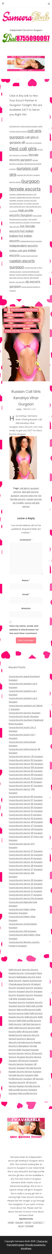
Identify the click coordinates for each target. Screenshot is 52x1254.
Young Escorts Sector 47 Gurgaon (26, 825)
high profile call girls (17, 207)
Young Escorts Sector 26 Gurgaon (26, 880)
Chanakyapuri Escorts (19, 984)
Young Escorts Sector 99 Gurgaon (26, 774)
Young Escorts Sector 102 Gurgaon (26, 763)
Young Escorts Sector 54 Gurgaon (26, 811)
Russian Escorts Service (20, 1071)
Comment (26, 539)
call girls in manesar (33, 143)
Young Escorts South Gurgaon (24, 716)
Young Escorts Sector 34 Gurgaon (26, 854)
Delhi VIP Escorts (24, 1031)
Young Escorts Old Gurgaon (22, 931)
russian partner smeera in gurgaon (28, 275)
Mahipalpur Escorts (25, 977)
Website (26, 608)
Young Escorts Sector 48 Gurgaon (26, 822)
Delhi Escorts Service (24, 1027)
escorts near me (28, 495)
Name (26, 580)
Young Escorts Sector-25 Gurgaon (26, 756)
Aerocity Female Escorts (21, 1042)
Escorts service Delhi (19, 1013)
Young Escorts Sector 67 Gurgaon (26, 785)
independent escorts (23, 246)
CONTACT (38, 1222)
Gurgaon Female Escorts (28, 1068)
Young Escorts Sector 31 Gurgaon (25, 858)
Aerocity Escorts (30, 969)
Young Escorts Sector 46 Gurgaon (26, 829)
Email (26, 594)
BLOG (21, 1226)
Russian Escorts (16, 1017)
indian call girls (18, 250)
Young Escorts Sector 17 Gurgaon (25, 894)
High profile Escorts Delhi (28, 1009)
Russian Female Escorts (28, 1086)
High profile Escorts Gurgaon (23, 1089)
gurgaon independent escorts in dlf (22, 194)
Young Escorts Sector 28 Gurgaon (26, 865)
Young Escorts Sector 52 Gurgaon (25, 818)
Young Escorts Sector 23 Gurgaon (25, 883)
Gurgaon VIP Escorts (19, 1060)
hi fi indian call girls (31, 203)
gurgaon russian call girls (27, 200)
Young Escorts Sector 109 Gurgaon (26, 767)
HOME (11, 1222)
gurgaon (12, 169)
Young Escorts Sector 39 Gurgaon (26, 833)
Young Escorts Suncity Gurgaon (24, 712)
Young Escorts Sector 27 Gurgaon (26, 869)
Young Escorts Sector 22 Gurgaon (25, 887)
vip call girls (20, 282)
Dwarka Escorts (16, 973)
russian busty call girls (29, 256)
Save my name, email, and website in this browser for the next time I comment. (24, 629)
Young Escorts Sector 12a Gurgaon (26, 898)
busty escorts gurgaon (29, 126)
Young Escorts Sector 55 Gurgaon (25, 807)
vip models (18, 502)
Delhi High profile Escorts (28, 1020)
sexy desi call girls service (19, 278)
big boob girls (14, 126)
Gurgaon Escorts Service (29, 1057)
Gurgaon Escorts (24, 987)
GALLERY (19, 1222)
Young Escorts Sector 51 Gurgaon (25, 814)
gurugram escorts (16, 203)
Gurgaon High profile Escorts (23, 1093)
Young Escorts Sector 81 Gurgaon (25, 782)
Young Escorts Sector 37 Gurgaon (26, 851)
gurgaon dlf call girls (25, 175)
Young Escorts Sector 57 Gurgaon (26, 800)
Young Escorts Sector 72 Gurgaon (26, 778)
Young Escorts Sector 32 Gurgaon (25, 862)
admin (18, 409)
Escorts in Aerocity (26, 1038)
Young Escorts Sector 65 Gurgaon (26, 796)
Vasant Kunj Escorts (32, 980)
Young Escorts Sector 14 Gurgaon (25, 891)
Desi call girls (23, 148)
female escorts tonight (32, 164)
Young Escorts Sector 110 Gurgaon (26, 760)
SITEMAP (30, 1226)
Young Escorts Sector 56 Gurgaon (26, 803)
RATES (28, 1222)
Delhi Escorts (15, 969)
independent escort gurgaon (31, 241)
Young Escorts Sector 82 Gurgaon (26, 771)
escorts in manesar (20, 155)
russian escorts (34, 499)
